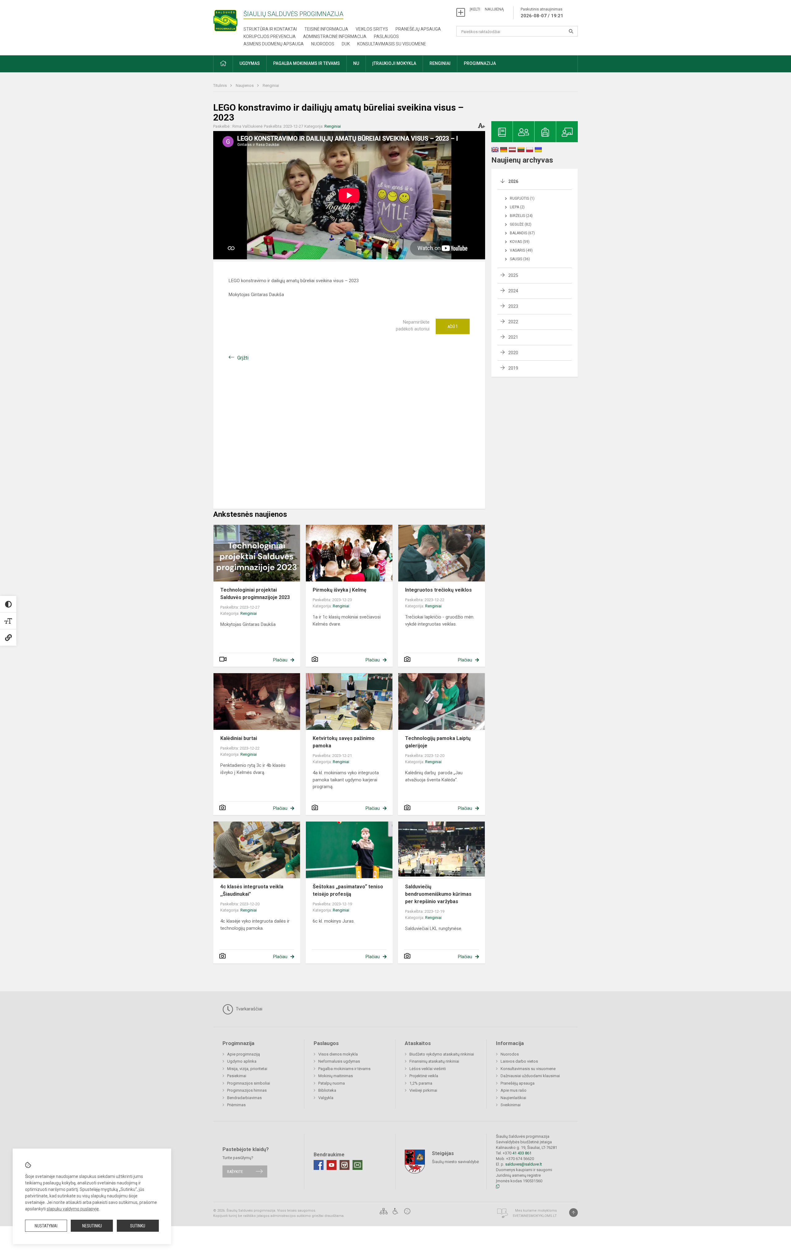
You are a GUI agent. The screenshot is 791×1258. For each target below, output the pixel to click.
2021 (513, 337)
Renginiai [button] (439, 63)
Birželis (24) (521, 216)
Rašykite (235, 1171)
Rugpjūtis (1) (522, 198)
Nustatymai (46, 1225)
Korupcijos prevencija (269, 36)
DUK (346, 43)
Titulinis (220, 85)
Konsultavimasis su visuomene (391, 43)
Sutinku (137, 1225)
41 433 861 (521, 1153)
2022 (513, 321)
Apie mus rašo (514, 1090)
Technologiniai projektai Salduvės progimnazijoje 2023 (255, 593)
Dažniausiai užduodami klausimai (530, 1075)
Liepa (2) (517, 207)
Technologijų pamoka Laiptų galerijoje (438, 742)
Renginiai (271, 85)
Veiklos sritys (372, 29)
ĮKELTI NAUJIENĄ (487, 9)
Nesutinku (92, 1225)
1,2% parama (420, 1083)
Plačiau (280, 659)
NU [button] (356, 63)
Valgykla (325, 1097)
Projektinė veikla (423, 1075)
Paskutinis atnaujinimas (542, 13)
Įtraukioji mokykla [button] (394, 63)
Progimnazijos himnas (247, 1090)
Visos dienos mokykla (338, 1054)
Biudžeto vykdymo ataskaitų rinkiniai (441, 1054)
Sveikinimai (511, 1105)
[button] (223, 63)
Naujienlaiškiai (513, 1097)
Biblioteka (327, 1090)
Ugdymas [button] (249, 63)
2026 (513, 181)
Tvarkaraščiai (248, 1009)
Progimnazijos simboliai (248, 1083)
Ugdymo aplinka (241, 1061)
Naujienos (245, 85)
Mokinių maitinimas (335, 1075)
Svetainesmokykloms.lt (535, 1216)
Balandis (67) (522, 233)
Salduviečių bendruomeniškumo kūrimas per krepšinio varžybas (438, 894)
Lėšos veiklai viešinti (427, 1068)
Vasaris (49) (521, 250)
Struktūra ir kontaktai (270, 29)
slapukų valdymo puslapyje (73, 1208)
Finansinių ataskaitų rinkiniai (434, 1061)
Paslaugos (386, 36)
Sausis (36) (520, 259)
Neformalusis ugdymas (339, 1061)
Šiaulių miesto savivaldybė (455, 1161)
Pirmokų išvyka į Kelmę (339, 590)
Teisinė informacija (326, 29)
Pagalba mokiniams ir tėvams (344, 1068)
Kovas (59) (520, 242)
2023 (513, 306)
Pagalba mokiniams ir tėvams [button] (306, 63)
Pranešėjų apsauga (418, 29)
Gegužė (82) (520, 224)
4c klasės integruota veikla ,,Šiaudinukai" (251, 890)
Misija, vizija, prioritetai (247, 1068)
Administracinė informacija (334, 36)
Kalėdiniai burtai (238, 738)
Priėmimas (236, 1105)
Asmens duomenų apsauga (273, 43)
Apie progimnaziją (243, 1054)
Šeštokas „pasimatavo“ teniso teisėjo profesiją (348, 890)
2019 (513, 368)
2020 (513, 352)
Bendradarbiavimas (244, 1097)
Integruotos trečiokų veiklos (438, 590)
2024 (513, 290)
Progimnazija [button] (480, 63)
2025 (513, 275)
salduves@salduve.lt (523, 1164)
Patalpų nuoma (331, 1083)
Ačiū (452, 326)
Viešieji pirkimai (423, 1090)
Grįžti (242, 358)
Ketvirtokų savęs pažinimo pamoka (343, 742)
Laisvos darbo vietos (519, 1061)
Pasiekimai (236, 1075)
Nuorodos (322, 43)
